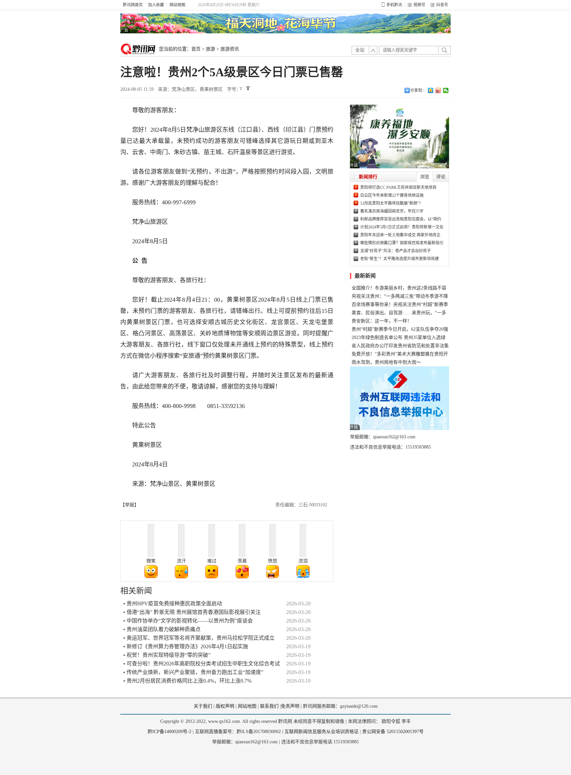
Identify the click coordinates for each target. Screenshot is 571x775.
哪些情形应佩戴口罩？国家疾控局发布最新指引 (401, 243)
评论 (440, 176)
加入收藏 (156, 5)
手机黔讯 (394, 5)
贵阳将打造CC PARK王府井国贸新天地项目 (398, 187)
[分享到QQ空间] (431, 90)
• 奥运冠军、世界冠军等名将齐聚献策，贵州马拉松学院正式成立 (199, 638)
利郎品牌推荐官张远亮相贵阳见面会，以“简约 (400, 219)
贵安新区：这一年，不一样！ (382, 321)
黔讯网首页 (133, 5)
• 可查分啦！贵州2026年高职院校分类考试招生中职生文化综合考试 (201, 663)
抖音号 (442, 5)
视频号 (419, 5)
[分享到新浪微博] (438, 90)
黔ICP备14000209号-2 (169, 731)
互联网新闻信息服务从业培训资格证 (322, 731)
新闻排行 (368, 176)
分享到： (418, 90)
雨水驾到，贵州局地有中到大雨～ (386, 362)
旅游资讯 (229, 49)
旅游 (210, 49)
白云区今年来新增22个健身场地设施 (392, 195)
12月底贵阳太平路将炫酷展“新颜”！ (391, 203)
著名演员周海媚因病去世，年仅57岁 (392, 211)
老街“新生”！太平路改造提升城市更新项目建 (399, 258)
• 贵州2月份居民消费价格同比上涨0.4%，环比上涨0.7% (187, 681)
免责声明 (290, 706)
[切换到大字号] (248, 88)
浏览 (424, 176)
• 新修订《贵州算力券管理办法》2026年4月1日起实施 (185, 646)
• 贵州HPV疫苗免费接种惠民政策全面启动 (172, 603)
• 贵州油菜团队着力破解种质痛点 (162, 629)
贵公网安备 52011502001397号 (393, 731)
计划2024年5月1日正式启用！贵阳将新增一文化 (401, 227)
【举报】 (129, 504)
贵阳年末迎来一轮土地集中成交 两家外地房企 (400, 235)
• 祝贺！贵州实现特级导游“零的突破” (166, 655)
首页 (196, 49)
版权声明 (225, 706)
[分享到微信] (446, 90)
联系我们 (269, 706)
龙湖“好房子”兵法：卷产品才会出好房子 (395, 251)
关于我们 (203, 706)
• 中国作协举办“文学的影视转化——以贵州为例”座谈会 (188, 620)
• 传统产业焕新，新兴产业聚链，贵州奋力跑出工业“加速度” (193, 672)
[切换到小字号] (241, 89)
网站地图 (177, 5)
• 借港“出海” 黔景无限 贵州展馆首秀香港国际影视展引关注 (192, 612)
